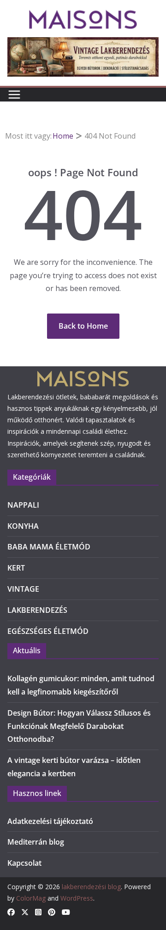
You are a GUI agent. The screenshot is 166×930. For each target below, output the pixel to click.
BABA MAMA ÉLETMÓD (48, 547)
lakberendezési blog (91, 886)
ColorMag (31, 898)
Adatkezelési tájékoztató (50, 821)
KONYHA (23, 526)
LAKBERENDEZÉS (37, 610)
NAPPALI (23, 505)
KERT (16, 568)
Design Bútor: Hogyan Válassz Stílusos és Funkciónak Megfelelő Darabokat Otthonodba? (79, 726)
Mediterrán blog (35, 842)
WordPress (76, 898)
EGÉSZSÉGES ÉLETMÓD (48, 631)
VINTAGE (23, 589)
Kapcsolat (24, 863)
